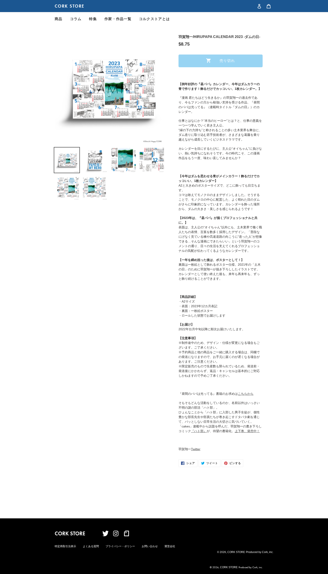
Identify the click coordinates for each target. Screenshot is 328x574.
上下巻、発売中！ (247, 431)
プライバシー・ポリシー (120, 546)
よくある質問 (91, 546)
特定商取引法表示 (65, 546)
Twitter (195, 449)
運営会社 (169, 546)
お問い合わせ (150, 546)
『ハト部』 (199, 431)
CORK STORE (69, 6)
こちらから (245, 393)
